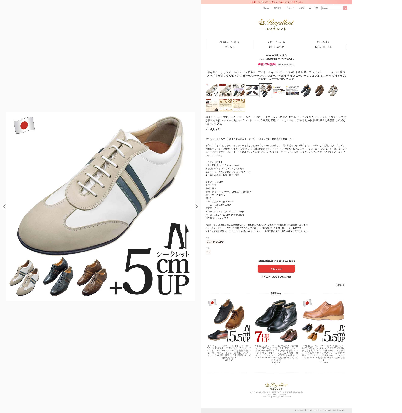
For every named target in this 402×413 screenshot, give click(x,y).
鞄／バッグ (229, 47)
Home (266, 8)
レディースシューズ (276, 42)
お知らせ (290, 8)
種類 (207, 238)
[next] (196, 206)
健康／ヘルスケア (276, 47)
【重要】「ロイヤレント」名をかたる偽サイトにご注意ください (276, 2)
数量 (207, 248)
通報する (340, 285)
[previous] (5, 206)
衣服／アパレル (323, 42)
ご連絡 (302, 8)
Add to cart (276, 268)
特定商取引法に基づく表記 (335, 410)
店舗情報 (278, 8)
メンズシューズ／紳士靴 (229, 42)
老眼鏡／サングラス (323, 47)
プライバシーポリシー (314, 410)
